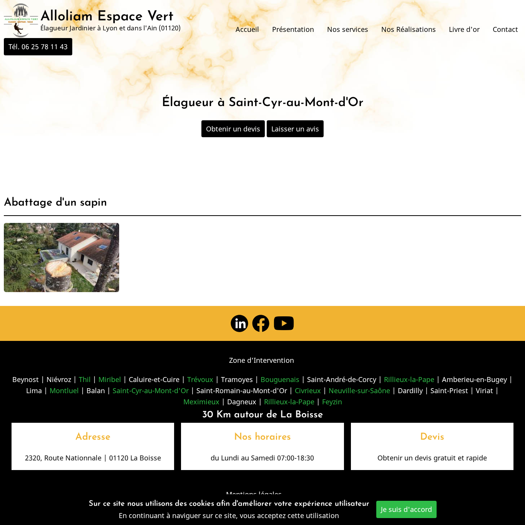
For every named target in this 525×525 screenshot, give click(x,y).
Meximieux (201, 401)
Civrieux (308, 390)
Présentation (293, 29)
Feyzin (332, 401)
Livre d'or (464, 29)
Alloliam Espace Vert (106, 17)
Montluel (64, 390)
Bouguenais (280, 379)
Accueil (247, 29)
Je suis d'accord (406, 509)
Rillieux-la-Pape (409, 379)
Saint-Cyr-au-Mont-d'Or (151, 390)
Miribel (109, 379)
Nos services (347, 29)
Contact (505, 29)
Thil (85, 379)
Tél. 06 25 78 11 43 (38, 46)
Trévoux (200, 379)
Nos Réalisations (408, 29)
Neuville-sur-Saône (359, 390)
